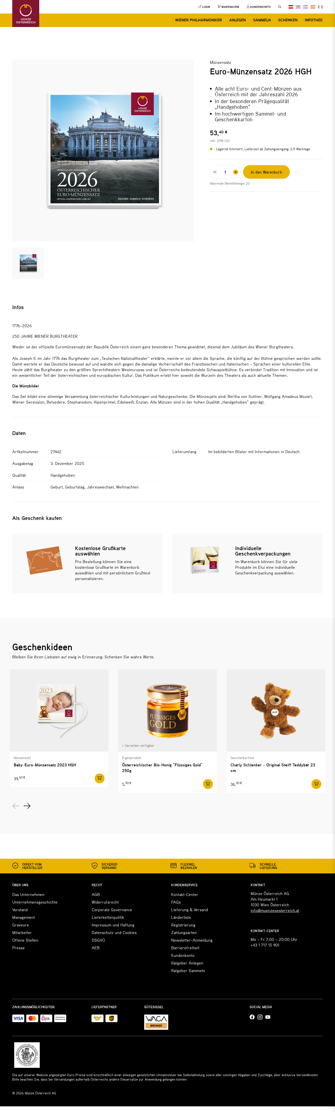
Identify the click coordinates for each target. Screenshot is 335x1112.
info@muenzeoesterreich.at (275, 910)
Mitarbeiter (22, 932)
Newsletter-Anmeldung (192, 939)
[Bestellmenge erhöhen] (235, 172)
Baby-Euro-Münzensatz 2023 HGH (45, 764)
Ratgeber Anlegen (187, 962)
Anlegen (237, 19)
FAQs (176, 901)
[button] (16, 806)
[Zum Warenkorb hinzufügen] (99, 778)
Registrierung (183, 924)
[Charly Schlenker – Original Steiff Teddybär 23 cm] (275, 710)
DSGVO (98, 939)
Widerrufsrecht (105, 901)
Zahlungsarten (184, 932)
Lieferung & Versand (189, 909)
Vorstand (20, 909)
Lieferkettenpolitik (108, 917)
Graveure (20, 924)
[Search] (279, 7)
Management (23, 917)
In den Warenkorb (266, 172)
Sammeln (262, 19)
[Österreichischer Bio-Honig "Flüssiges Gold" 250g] (167, 710)
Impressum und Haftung (113, 924)
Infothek (314, 19)
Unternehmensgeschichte (35, 901)
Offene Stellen (25, 939)
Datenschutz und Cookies (114, 932)
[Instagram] (260, 1017)
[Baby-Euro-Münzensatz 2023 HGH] (59, 710)
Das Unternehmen (28, 894)
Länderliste (181, 917)
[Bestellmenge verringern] (214, 172)
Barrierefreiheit (185, 947)
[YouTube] (267, 1017)
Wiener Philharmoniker (198, 19)
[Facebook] (252, 1017)
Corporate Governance (112, 909)
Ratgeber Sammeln (188, 970)
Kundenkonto (182, 955)
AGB (96, 894)
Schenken (287, 19)
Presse (18, 947)
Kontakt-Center (184, 894)
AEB (96, 947)
